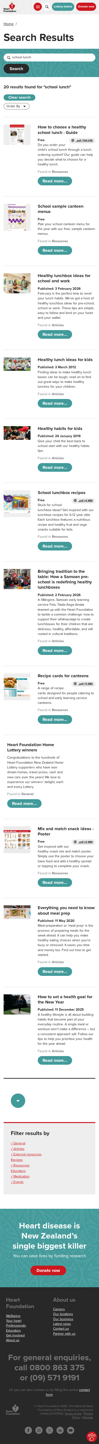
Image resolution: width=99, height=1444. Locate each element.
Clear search (19, 97)
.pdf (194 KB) (84, 140)
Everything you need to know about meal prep (66, 910)
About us (12, 1340)
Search (16, 68)
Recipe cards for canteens (63, 675)
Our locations (63, 1314)
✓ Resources (20, 1165)
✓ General (18, 1143)
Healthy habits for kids (60, 428)
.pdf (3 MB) (85, 842)
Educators (18, 1171)
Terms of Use (73, 1413)
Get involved (15, 1335)
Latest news (62, 1324)
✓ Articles (18, 1149)
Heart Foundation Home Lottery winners (30, 747)
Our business (63, 1319)
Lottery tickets (63, 6)
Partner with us (64, 1334)
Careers (59, 1309)
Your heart (13, 1321)
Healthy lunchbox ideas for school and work (64, 278)
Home (9, 24)
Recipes (17, 1160)
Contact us (61, 1329)
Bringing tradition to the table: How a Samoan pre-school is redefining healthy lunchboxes (65, 579)
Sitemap (87, 1417)
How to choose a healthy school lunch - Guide (62, 129)
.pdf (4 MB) (85, 500)
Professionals (16, 1325)
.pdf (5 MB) (85, 684)
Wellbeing (13, 1316)
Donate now (86, 6)
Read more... (55, 181)
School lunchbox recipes (62, 492)
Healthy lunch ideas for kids (65, 359)
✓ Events (17, 1182)
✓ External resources (26, 1154)
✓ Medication (20, 1176)
